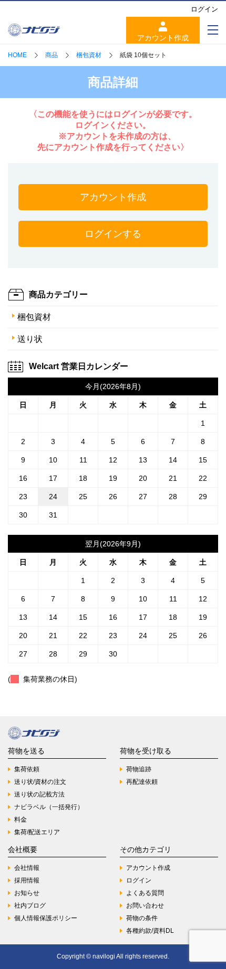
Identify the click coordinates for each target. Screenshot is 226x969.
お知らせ (26, 893)
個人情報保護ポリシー (45, 918)
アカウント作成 (163, 38)
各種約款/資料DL (150, 930)
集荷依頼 (26, 769)
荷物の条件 (142, 918)
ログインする (113, 234)
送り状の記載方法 (39, 794)
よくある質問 (145, 893)
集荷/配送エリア (37, 832)
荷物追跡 (138, 769)
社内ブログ (30, 905)
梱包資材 (34, 317)
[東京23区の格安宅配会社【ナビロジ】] (34, 30)
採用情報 (26, 880)
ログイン (204, 9)
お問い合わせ (145, 905)
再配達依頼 (142, 781)
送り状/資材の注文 (40, 781)
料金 (20, 819)
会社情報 (26, 867)
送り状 (30, 339)
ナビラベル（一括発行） (49, 807)
